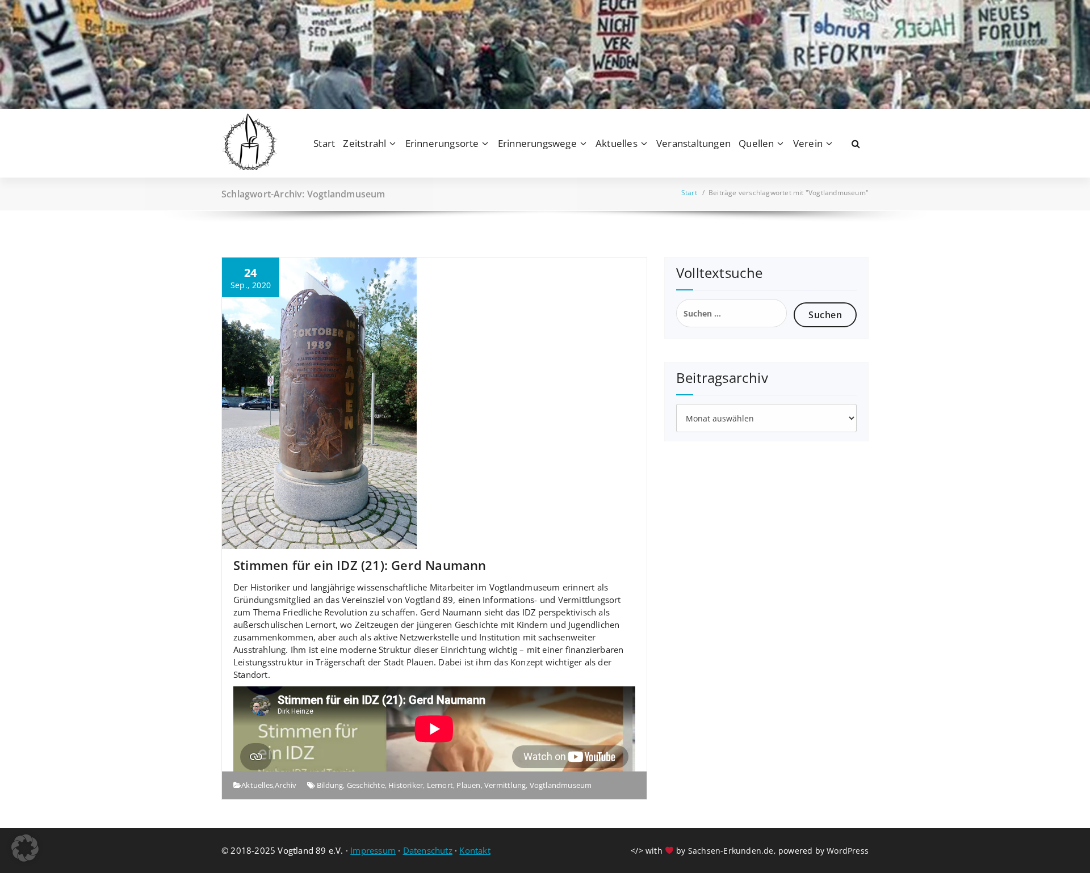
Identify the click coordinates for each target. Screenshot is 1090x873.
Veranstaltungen (693, 143)
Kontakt (474, 850)
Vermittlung (505, 785)
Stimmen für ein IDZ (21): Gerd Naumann (360, 564)
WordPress (848, 850)
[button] (25, 848)
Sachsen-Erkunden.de (731, 850)
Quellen (756, 143)
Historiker (405, 785)
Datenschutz (427, 850)
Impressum (373, 850)
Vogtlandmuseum (561, 785)
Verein (808, 143)
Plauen (468, 785)
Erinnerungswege (537, 143)
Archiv (285, 785)
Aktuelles (617, 143)
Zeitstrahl (364, 143)
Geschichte (366, 785)
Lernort (440, 785)
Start (324, 143)
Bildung (330, 785)
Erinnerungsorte (442, 143)
